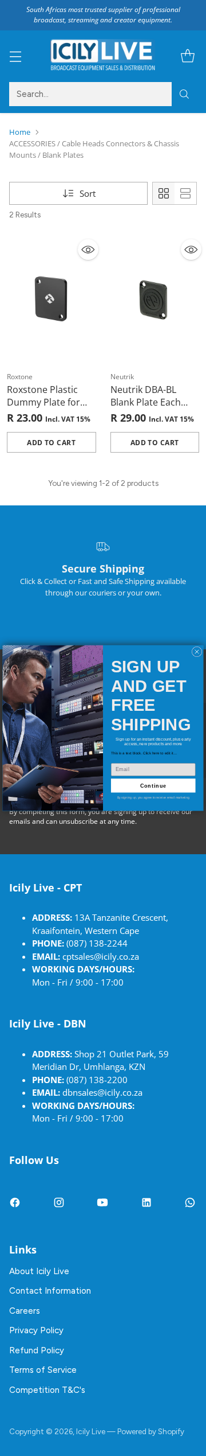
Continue (153, 785)
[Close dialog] (196, 651)
